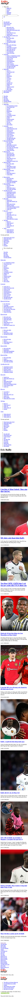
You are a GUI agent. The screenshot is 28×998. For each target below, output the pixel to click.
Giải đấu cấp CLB (8, 190)
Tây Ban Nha (7, 36)
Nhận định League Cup (12, 35)
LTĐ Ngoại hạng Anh (12, 57)
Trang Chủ (3, 943)
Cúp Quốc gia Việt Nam (12, 147)
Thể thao (6, 220)
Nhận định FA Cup (11, 32)
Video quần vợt (10, 225)
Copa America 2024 (11, 208)
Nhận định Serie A (11, 173)
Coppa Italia (9, 174)
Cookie (5, 985)
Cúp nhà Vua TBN (11, 42)
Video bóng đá (10, 229)
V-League (9, 46)
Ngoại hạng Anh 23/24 (9, 237)
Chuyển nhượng (7, 90)
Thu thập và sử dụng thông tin (11, 982)
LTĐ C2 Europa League (12, 65)
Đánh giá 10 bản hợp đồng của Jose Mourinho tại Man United (12, 634)
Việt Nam (6, 43)
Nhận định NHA (11, 155)
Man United (6, 241)
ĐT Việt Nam (10, 142)
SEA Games (9, 89)
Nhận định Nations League (13, 206)
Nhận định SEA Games (12, 219)
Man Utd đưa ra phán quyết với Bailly (12, 933)
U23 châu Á (9, 212)
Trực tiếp (6, 98)
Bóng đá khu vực (5, 967)
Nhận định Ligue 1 (11, 188)
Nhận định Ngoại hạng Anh (13, 30)
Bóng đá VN (4, 956)
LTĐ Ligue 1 (10, 62)
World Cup (9, 84)
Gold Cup (9, 209)
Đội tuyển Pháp (10, 185)
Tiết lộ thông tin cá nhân (9, 986)
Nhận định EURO (11, 204)
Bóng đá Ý (3, 960)
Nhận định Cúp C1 (11, 193)
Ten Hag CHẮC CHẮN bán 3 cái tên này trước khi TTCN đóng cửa (14, 584)
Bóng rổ (8, 221)
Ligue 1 (8, 77)
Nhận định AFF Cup (11, 215)
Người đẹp (6, 240)
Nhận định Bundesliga (12, 181)
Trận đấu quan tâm (11, 66)
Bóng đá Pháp (7, 184)
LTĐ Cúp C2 (10, 136)
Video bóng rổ (10, 223)
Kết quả (5, 97)
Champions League (11, 192)
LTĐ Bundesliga (10, 61)
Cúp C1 (8, 70)
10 (4, 16)
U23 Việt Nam (10, 51)
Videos (2, 949)
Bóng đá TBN (7, 162)
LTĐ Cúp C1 (10, 127)
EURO (8, 85)
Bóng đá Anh (7, 151)
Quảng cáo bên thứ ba (9, 987)
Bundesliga (9, 76)
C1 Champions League (12, 105)
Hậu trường (6, 92)
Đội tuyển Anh (10, 27)
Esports (8, 227)
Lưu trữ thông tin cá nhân (10, 983)
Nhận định (6, 69)
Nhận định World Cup (12, 201)
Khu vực (6, 210)
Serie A (8, 74)
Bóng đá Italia (7, 169)
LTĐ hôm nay (4, 951)
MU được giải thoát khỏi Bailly (12, 538)
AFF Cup (9, 88)
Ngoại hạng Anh (7, 23)
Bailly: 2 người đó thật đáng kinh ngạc (12, 741)
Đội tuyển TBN (10, 38)
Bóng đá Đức (7, 177)
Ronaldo (6, 245)
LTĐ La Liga (10, 58)
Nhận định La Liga (11, 41)
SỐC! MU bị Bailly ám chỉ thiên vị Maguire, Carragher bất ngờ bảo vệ (12, 838)
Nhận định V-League (12, 47)
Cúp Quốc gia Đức (11, 182)
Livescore (6, 54)
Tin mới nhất (7, 22)
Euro (8, 202)
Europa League (10, 194)
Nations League (10, 86)
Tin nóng (6, 96)
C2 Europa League (11, 115)
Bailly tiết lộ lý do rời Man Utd (10, 793)
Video (5, 228)
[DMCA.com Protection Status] (5, 993)
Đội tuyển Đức (10, 178)
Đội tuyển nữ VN (11, 50)
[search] (18, 15)
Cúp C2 (8, 80)
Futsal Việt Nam (10, 53)
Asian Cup (9, 216)
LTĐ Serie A (10, 59)
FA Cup (8, 31)
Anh (5, 26)
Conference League (11, 197)
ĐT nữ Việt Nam (11, 146)
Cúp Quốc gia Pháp (11, 189)
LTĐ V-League (10, 63)
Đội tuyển (6, 198)
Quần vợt (9, 224)
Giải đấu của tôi (10, 68)
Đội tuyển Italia (10, 170)
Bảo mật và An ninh (8, 989)
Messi (5, 244)
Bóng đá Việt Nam (8, 140)
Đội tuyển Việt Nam (11, 45)
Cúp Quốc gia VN (11, 49)
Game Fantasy (7, 24)
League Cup (9, 34)
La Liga (8, 39)
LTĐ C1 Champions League (13, 55)
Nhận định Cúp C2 (11, 196)
